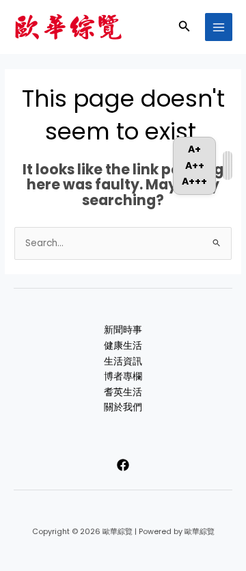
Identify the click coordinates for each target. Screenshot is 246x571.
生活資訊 (123, 361)
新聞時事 (123, 329)
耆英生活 (123, 392)
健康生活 (123, 345)
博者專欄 (123, 376)
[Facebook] (123, 465)
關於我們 (123, 407)
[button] (184, 27)
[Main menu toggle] (219, 27)
